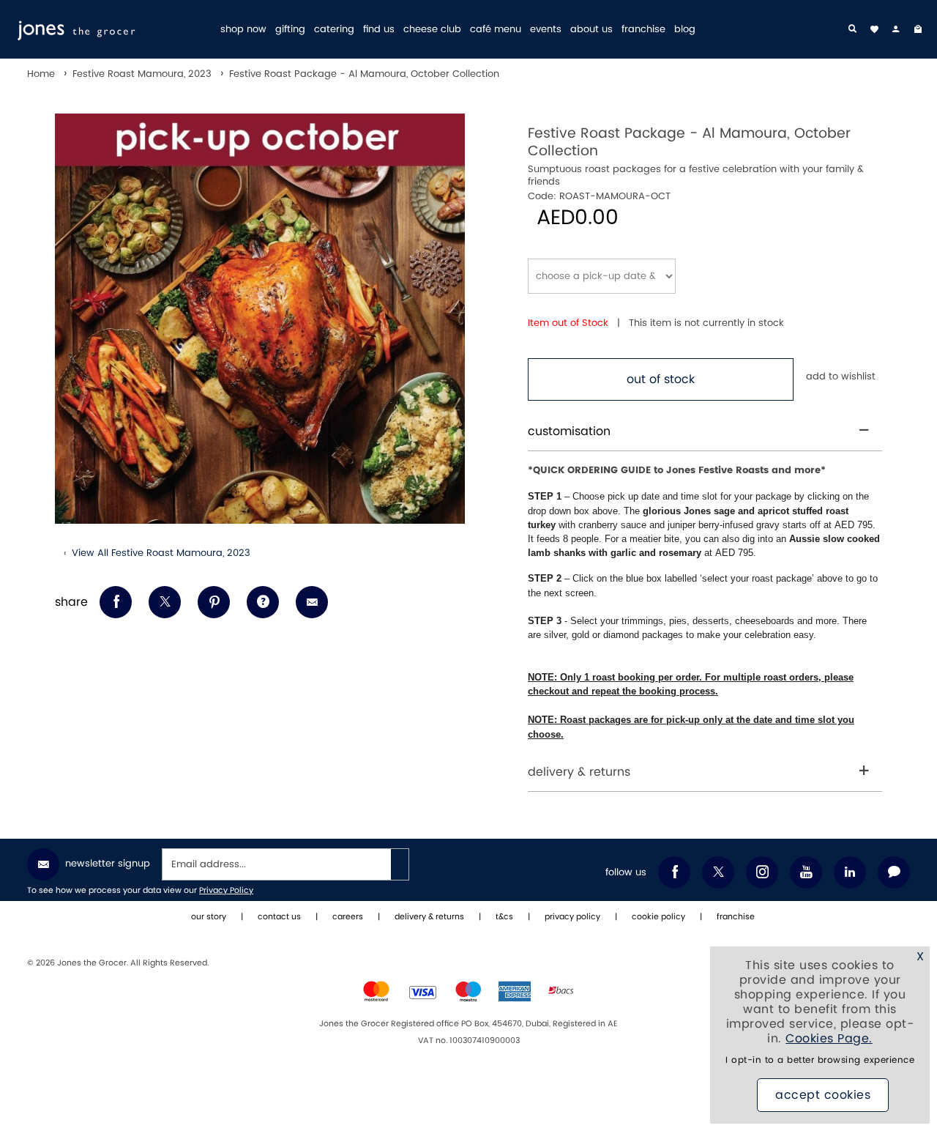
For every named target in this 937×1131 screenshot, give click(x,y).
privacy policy (572, 917)
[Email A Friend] (312, 602)
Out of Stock (661, 379)
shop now (243, 29)
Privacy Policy (226, 890)
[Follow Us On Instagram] (762, 872)
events (545, 29)
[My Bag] (918, 29)
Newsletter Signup (107, 864)
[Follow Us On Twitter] (718, 872)
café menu (495, 29)
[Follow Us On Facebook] (674, 872)
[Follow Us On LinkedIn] (850, 872)
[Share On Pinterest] (214, 602)
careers (347, 917)
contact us (279, 917)
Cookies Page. (829, 1038)
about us (591, 29)
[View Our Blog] (894, 872)
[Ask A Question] (263, 602)
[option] (260, 319)
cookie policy (658, 917)
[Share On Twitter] (165, 602)
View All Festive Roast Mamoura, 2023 (161, 553)
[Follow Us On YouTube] (806, 872)
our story (208, 917)
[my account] (896, 29)
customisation (569, 431)
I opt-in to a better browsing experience (819, 1060)
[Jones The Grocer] (112, 29)
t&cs (504, 917)
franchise (643, 29)
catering (334, 29)
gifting (290, 29)
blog (684, 29)
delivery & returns (579, 772)
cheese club (432, 29)
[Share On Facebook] (116, 602)
